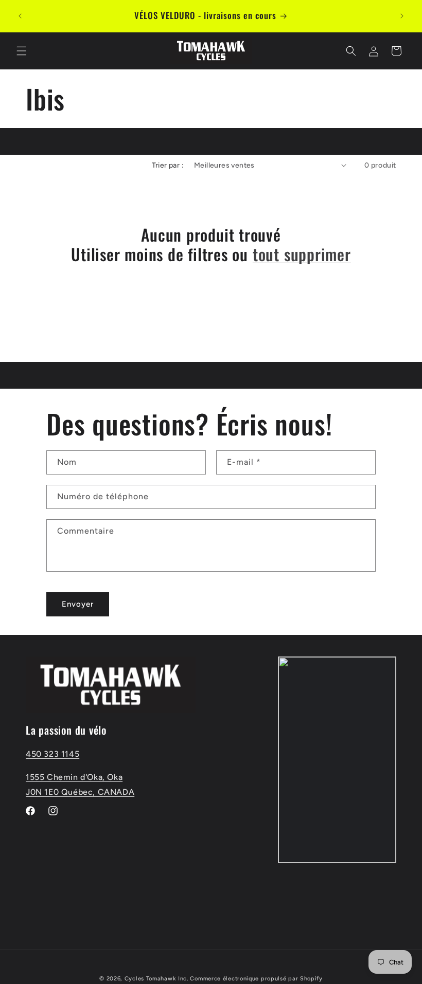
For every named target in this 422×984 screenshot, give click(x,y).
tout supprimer (302, 254)
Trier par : (168, 165)
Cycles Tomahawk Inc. (156, 978)
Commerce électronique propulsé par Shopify (256, 978)
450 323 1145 (52, 754)
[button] (21, 51)
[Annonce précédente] (20, 16)
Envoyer (78, 604)
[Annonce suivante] (402, 16)
